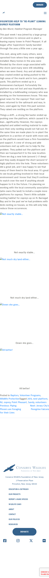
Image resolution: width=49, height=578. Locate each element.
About (11, 509)
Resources (13, 524)
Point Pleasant (19, 402)
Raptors (14, 395)
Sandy (31, 402)
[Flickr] (44, 540)
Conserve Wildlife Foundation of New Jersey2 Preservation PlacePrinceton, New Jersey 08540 (24, 480)
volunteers (40, 402)
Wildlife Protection (9, 398)
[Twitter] (31, 540)
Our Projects (15, 494)
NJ (1, 402)
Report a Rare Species (18, 499)
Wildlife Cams (15, 504)
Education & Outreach (19, 489)
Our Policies (14, 519)
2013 (29, 398)
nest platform (40, 398)
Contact (12, 514)
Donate (39, 5)
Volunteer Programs (30, 395)
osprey (7, 402)
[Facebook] (4, 540)
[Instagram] (17, 540)
